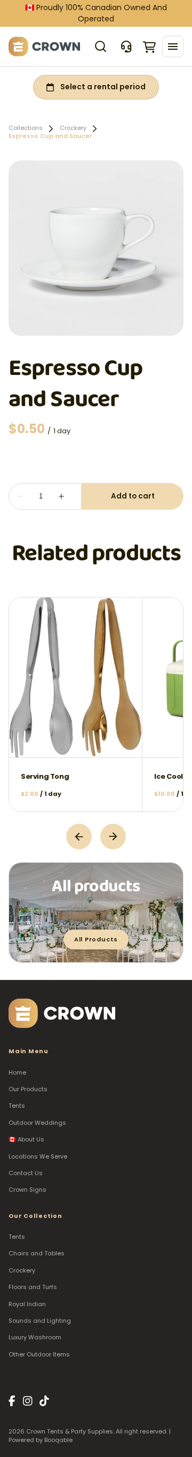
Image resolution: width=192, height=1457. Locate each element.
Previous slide (79, 836)
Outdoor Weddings (37, 1122)
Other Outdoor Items (39, 1354)
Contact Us (26, 1173)
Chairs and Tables (37, 1253)
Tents (17, 1105)
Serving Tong (45, 776)
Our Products (28, 1089)
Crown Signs (27, 1189)
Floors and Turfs (33, 1287)
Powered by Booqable (41, 1440)
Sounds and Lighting (40, 1320)
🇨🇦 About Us (26, 1139)
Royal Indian (27, 1304)
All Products (96, 939)
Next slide (113, 836)
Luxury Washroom (35, 1337)
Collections (26, 128)
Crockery (73, 128)
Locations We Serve (38, 1156)
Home (17, 1072)
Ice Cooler (172, 776)
